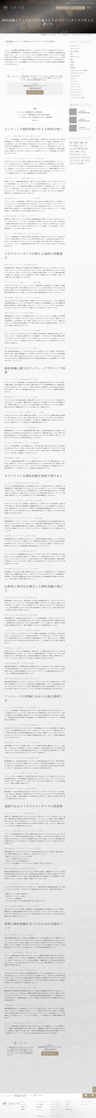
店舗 (71, 59)
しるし (71, 148)
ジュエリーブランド (75, 86)
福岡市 (77, 151)
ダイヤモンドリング (75, 84)
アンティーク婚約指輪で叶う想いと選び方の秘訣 (35, 114)
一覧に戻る (35, 1068)
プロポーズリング (74, 48)
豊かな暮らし (76, 145)
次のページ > (61, 1068)
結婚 (86, 148)
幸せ (81, 145)
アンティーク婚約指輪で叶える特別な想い (31, 112)
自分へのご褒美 (74, 51)
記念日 (71, 142)
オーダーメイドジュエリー (77, 92)
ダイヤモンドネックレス (75, 157)
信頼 (86, 142)
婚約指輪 (72, 67)
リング (71, 160)
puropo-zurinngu (74, 76)
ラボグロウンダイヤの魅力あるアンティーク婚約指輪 (36, 117)
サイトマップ (84, 1104)
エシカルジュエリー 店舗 (77, 97)
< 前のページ (9, 1068)
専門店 (72, 62)
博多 (82, 160)
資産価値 (76, 142)
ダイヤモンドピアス (86, 157)
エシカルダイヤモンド (76, 95)
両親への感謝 (80, 148)
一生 (85, 145)
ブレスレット (77, 160)
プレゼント (87, 160)
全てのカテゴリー (74, 46)
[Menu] (91, 7)
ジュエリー (83, 151)
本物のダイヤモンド (75, 57)
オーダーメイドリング (76, 89)
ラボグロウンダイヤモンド (77, 73)
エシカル (84, 154)
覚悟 (75, 148)
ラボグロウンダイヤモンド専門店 (78, 70)
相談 (71, 54)
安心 (71, 145)
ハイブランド (73, 81)
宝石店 (72, 65)
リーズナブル (72, 163)
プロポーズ (73, 78)
